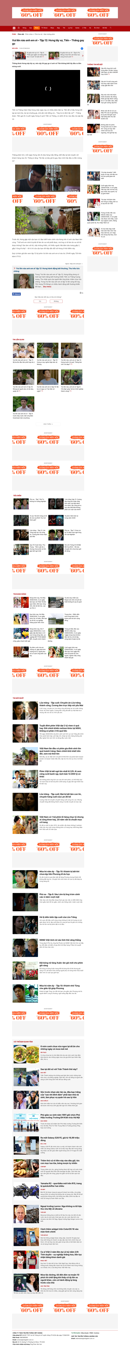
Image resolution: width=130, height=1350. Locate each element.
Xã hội (104, 28)
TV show (44, 28)
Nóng (24, 28)
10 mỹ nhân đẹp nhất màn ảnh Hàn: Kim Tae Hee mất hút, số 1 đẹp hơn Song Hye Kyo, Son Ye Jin (109, 233)
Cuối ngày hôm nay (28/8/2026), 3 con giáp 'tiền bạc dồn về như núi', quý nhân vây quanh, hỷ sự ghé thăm (109, 189)
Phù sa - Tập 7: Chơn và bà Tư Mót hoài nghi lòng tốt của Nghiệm (73, 532)
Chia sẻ (17, 294)
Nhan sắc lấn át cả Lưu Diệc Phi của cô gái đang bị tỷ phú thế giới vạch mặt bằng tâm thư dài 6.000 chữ (109, 115)
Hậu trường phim (49, 34)
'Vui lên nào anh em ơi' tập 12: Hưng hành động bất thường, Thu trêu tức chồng (47, 269)
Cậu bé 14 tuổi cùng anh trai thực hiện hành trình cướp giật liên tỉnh (109, 83)
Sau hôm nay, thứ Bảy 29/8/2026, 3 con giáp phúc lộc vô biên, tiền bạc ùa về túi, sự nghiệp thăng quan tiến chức (38, 618)
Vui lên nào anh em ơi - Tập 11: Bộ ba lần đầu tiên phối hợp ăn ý (24, 361)
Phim (36, 28)
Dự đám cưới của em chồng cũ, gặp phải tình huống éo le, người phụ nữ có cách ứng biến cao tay (38, 651)
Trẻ (64, 28)
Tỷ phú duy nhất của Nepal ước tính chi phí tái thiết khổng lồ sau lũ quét (73, 600)
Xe (90, 28)
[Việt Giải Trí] (14, 28)
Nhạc (52, 28)
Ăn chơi (96, 28)
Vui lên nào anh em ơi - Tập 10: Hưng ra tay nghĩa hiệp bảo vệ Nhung (47, 362)
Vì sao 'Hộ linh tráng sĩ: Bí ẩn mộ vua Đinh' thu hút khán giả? (38, 518)
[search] (109, 27)
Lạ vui (70, 28)
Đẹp (58, 28)
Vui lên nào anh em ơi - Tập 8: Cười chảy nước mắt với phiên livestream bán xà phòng (23, 416)
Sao (30, 28)
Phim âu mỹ (38, 34)
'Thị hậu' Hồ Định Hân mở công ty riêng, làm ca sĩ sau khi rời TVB (109, 201)
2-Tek (84, 28)
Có (40, 301)
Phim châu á (29, 34)
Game (77, 28)
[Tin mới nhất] (18, 28)
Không (56, 301)
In (82, 293)
